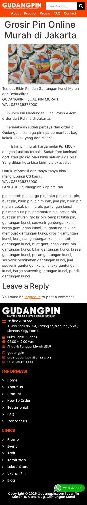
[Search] (81, 6)
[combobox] (61, 6)
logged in (32, 297)
